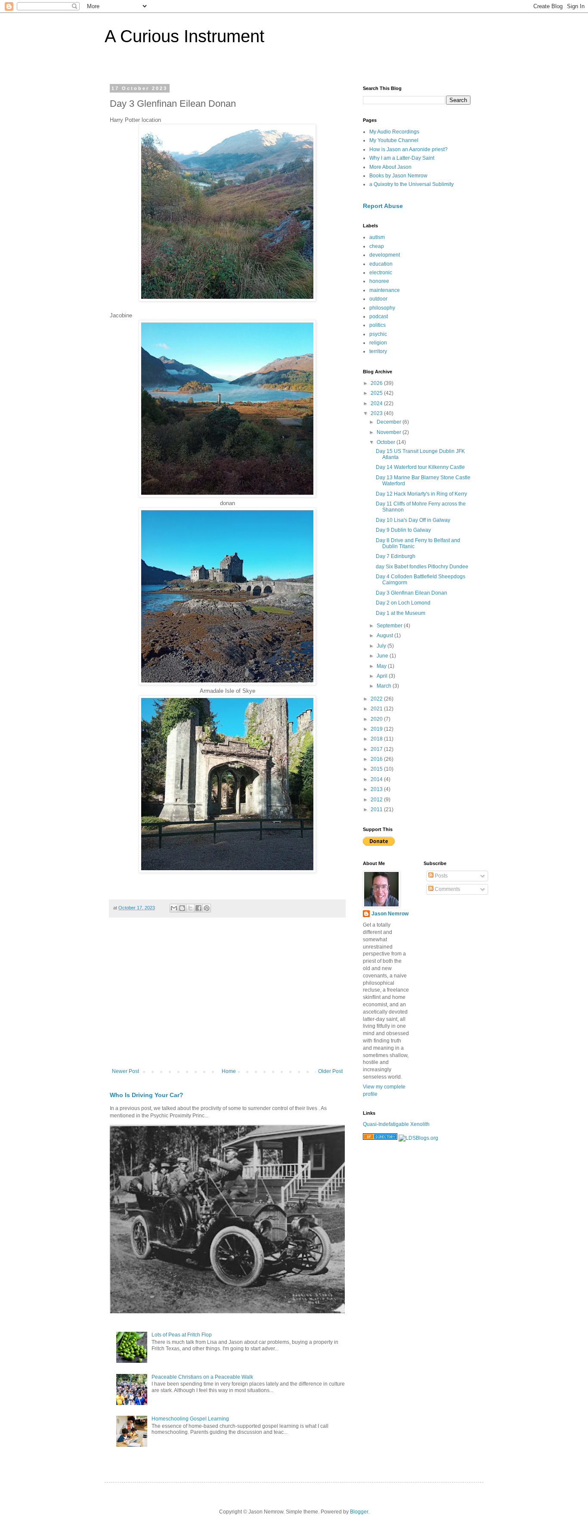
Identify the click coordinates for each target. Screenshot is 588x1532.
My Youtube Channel (393, 140)
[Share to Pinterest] (206, 908)
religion (378, 343)
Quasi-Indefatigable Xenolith (396, 1124)
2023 (377, 413)
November (389, 432)
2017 (377, 749)
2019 (377, 729)
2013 (377, 789)
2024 (377, 403)
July (382, 646)
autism (377, 237)
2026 (377, 383)
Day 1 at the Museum (400, 613)
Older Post (330, 1071)
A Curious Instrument (184, 36)
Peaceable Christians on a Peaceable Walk (202, 1377)
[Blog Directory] (380, 1138)
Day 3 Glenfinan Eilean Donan (411, 593)
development (384, 255)
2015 (377, 769)
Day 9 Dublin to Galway (403, 530)
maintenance (384, 290)
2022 (377, 699)
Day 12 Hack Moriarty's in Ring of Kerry (421, 494)
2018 (377, 739)
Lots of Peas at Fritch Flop (182, 1335)
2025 (377, 393)
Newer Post (125, 1071)
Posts (440, 876)
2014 (377, 779)
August (385, 636)
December (389, 422)
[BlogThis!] (182, 908)
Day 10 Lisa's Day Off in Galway (413, 520)
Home (229, 1071)
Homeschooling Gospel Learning (190, 1419)
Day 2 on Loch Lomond (403, 603)
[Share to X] (190, 908)
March (385, 686)
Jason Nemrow (390, 914)
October (386, 442)
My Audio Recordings (394, 132)
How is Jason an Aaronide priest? (408, 149)
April (383, 676)
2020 (377, 719)
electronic (380, 273)
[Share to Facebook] (198, 908)
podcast (378, 316)
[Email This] (174, 908)
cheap (376, 246)
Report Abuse (383, 205)
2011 (377, 809)
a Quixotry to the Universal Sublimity (411, 184)
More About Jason (390, 167)
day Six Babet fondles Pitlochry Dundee (422, 567)
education (381, 264)
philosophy (382, 308)
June (383, 656)
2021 (377, 709)
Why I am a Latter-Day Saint (401, 158)
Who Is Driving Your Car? (146, 1095)
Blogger (359, 1512)
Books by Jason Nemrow (398, 176)
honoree (379, 281)
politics (377, 325)
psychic (378, 334)
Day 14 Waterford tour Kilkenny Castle (420, 467)
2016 (377, 759)
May (382, 666)
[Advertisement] (227, 997)
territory (378, 351)
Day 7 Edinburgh (395, 556)
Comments (446, 889)
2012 (377, 800)
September (390, 626)
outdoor (378, 299)
